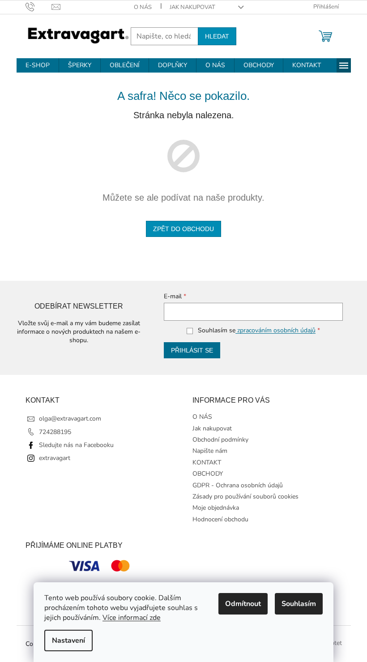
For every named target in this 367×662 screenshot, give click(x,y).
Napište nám (209, 451)
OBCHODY (207, 473)
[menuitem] (38, 65)
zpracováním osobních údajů (275, 330)
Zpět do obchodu (183, 228)
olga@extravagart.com (70, 418)
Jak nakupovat (192, 7)
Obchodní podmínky (220, 439)
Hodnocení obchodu (220, 519)
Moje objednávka (215, 507)
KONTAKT (206, 462)
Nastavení (68, 640)
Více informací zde (131, 618)
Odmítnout (243, 604)
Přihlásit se (192, 350)
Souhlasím (299, 604)
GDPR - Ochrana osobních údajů (237, 485)
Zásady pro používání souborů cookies (245, 496)
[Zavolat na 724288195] (39, 7)
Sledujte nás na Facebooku (76, 445)
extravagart (54, 458)
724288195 (55, 432)
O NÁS (143, 7)
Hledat (217, 36)
